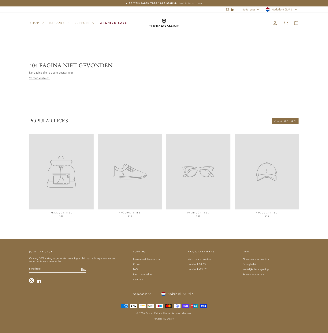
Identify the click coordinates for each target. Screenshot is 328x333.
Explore (57, 23)
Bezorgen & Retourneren (147, 259)
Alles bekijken (285, 121)
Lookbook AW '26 (197, 269)
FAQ (135, 269)
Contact (137, 264)
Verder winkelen (39, 78)
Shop (35, 23)
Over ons (138, 279)
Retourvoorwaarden (253, 274)
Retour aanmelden (143, 274)
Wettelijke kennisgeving (256, 269)
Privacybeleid (250, 264)
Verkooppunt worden (199, 259)
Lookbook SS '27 (197, 264)
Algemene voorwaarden (256, 259)
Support (83, 23)
